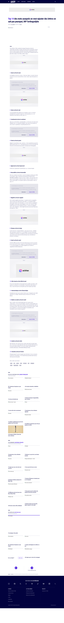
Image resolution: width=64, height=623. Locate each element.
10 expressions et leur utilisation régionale (31, 411)
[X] (20, 584)
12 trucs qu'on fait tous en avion (31, 467)
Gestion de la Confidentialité (30, 595)
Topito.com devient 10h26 (12, 590)
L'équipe (9, 595)
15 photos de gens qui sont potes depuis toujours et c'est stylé (31, 504)
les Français (24, 363)
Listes (18, 1)
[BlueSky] (32, 584)
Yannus (21, 24)
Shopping (29, 1)
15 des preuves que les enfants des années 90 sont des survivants (31, 491)
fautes (20, 365)
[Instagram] (9, 584)
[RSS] (55, 584)
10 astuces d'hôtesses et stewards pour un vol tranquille (32, 479)
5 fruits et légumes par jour (32, 570)
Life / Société (13, 24)
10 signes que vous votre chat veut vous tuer (14, 467)
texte (28, 363)
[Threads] (26, 584)
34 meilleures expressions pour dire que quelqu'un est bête (32, 424)
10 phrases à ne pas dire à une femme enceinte (32, 455)
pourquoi (17, 363)
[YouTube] (43, 584)
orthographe (32, 363)
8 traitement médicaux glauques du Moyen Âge (14, 480)
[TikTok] (38, 584)
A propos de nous (10, 593)
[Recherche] (55, 1)
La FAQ (9, 597)
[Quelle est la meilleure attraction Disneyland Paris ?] (16, 568)
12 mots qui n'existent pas (13, 399)
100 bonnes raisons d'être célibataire (15, 505)
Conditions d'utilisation (29, 590)
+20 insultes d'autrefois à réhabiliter (31, 386)
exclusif (11, 365)
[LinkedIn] (49, 584)
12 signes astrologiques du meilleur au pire (32, 545)
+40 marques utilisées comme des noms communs (14, 435)
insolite (11, 363)
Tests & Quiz (23, 1)
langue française (16, 365)
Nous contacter (10, 601)
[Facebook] (14, 584)
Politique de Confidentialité (30, 593)
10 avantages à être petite (13, 533)
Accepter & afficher (32, 88)
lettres (21, 363)
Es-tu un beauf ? (11, 557)
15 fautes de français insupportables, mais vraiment (32, 398)
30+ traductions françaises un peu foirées (14, 387)
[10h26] (13, 1)
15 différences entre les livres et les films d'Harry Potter (14, 493)
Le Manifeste (10, 599)
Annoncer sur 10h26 (45, 590)
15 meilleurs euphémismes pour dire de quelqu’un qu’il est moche (15, 422)
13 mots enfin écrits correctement (14, 410)
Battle (33, 1)
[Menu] (9, 1)
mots (14, 363)
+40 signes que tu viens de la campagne (32, 557)
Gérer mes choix (24, 88)
